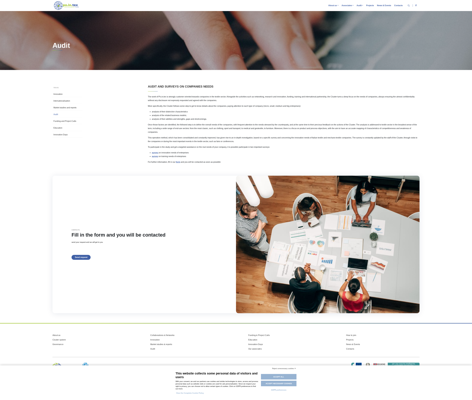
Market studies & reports (161, 344)
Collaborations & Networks (162, 335)
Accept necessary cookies (279, 384)
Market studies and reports (64, 108)
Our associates (255, 349)
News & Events (384, 5)
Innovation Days (60, 135)
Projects (370, 5)
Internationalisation (61, 101)
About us (332, 5)
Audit (359, 5)
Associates (347, 5)
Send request (81, 257)
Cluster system (59, 340)
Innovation (58, 94)
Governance (57, 344)
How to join (351, 335)
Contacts (398, 5)
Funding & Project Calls (259, 335)
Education (57, 128)
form (178, 162)
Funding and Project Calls (64, 121)
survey (155, 156)
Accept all (278, 377)
